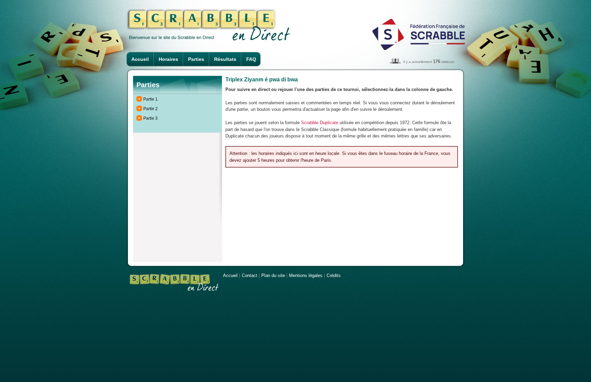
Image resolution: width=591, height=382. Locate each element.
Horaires (168, 59)
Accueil (140, 59)
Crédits (334, 275)
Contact (249, 275)
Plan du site (273, 275)
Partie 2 (150, 108)
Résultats (225, 59)
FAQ (251, 59)
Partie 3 (150, 118)
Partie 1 (150, 99)
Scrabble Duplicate (319, 122)
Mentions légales (306, 275)
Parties (196, 59)
